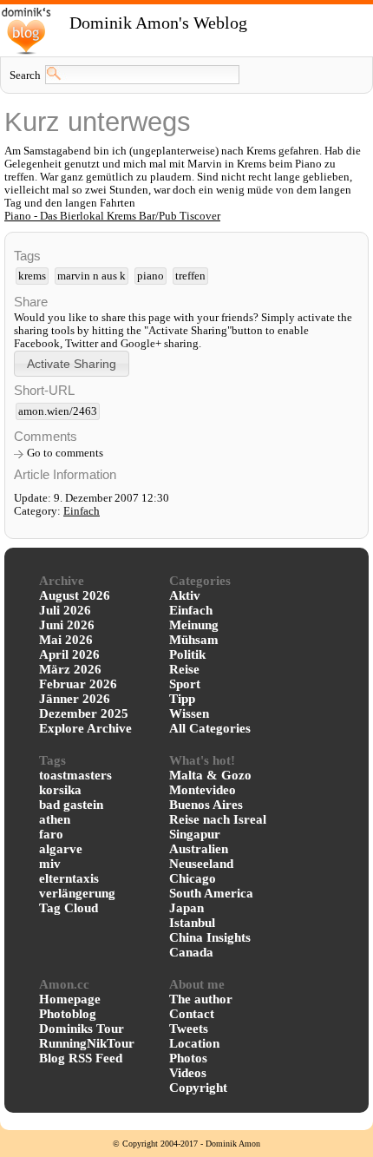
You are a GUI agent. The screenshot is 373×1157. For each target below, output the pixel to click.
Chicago (192, 878)
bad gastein (71, 805)
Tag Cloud (68, 908)
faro (51, 834)
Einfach (81, 511)
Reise (184, 669)
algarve (60, 849)
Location (194, 1043)
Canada (191, 952)
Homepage (70, 999)
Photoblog (67, 1014)
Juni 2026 (67, 625)
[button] (71, 363)
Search (25, 75)
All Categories (210, 728)
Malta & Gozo (210, 775)
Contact (191, 1014)
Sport (184, 684)
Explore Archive (85, 728)
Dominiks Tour (81, 1028)
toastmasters (75, 775)
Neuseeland (201, 864)
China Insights (210, 937)
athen (54, 819)
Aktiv (184, 595)
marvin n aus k (91, 276)
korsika (60, 790)
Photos (188, 1058)
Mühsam (194, 640)
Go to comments (65, 453)
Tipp (182, 699)
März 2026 (70, 669)
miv (50, 864)
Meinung (194, 625)
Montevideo (202, 790)
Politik (187, 654)
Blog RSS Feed (80, 1058)
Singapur (194, 834)
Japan (186, 908)
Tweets (188, 1028)
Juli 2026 (65, 610)
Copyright (198, 1088)
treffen (190, 276)
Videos (187, 1073)
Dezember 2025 (83, 713)
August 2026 (74, 595)
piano (150, 276)
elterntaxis (69, 878)
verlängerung (77, 893)
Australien (198, 849)
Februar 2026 (78, 684)
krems (32, 276)
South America (211, 893)
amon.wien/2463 (57, 411)
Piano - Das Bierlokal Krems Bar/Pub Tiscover (112, 216)
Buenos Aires (206, 805)
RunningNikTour (86, 1043)
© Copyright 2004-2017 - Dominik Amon (186, 1143)
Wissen (189, 713)
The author (200, 999)
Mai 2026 (66, 640)
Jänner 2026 (74, 699)
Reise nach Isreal (217, 819)
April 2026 (69, 654)
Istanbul (192, 923)
